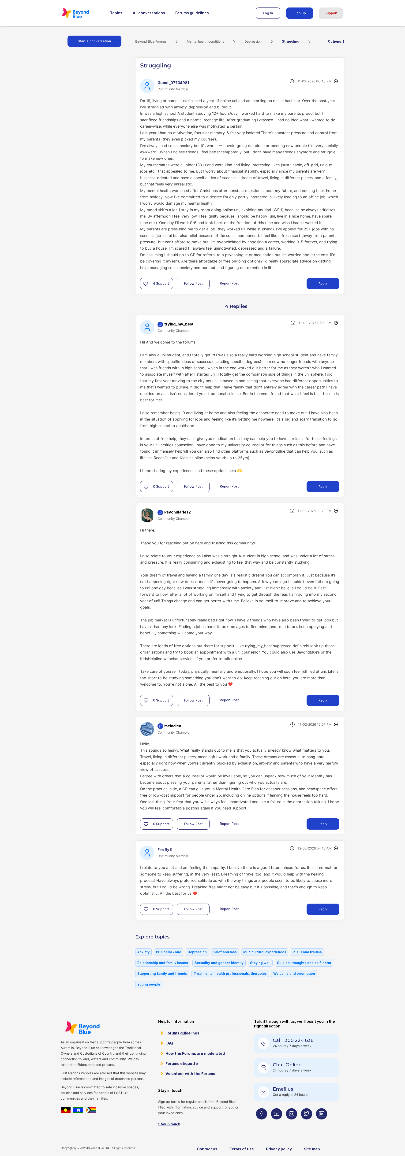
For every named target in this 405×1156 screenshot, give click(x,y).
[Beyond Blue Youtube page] (276, 1123)
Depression (253, 41)
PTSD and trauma (307, 952)
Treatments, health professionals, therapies (230, 973)
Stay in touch (169, 1124)
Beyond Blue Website (82, 1027)
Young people (148, 984)
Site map (312, 1149)
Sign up (299, 13)
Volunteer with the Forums (190, 1073)
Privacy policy (279, 1149)
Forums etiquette (181, 1063)
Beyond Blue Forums (81, 13)
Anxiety (143, 952)
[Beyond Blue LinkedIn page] (321, 1123)
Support (331, 13)
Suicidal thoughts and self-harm (304, 963)
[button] (146, 283)
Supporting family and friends (162, 973)
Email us (283, 1089)
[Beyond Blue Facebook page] (261, 1123)
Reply (323, 283)
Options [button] (334, 41)
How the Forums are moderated (195, 1053)
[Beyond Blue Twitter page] (306, 1123)
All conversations (149, 13)
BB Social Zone (168, 952)
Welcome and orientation (294, 973)
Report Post (229, 283)
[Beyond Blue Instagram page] (291, 1123)
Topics (116, 13)
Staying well (260, 963)
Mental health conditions (205, 41)
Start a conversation (94, 41)
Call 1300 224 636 (293, 1040)
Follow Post (193, 283)
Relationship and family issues (162, 963)
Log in (268, 13)
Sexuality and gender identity (219, 963)
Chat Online (287, 1064)
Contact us (207, 1149)
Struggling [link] (290, 41)
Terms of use (241, 1149)
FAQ (169, 1043)
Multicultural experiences (264, 952)
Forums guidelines (192, 13)
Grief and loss (225, 952)
